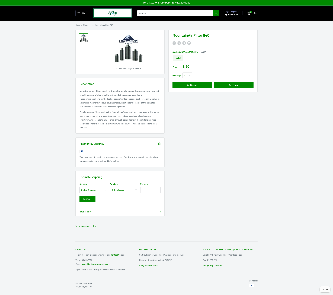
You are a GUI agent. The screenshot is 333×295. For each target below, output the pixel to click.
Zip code (144, 184)
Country (83, 184)
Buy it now (234, 85)
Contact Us (116, 254)
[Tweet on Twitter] (184, 43)
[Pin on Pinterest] (179, 43)
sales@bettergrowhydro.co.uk (96, 264)
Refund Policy (85, 211)
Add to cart (192, 85)
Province (114, 184)
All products (87, 25)
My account (230, 14)
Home (77, 25)
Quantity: (176, 75)
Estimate (87, 198)
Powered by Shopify (83, 287)
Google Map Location (148, 265)
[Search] (216, 13)
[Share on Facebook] (174, 43)
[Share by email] (189, 43)
